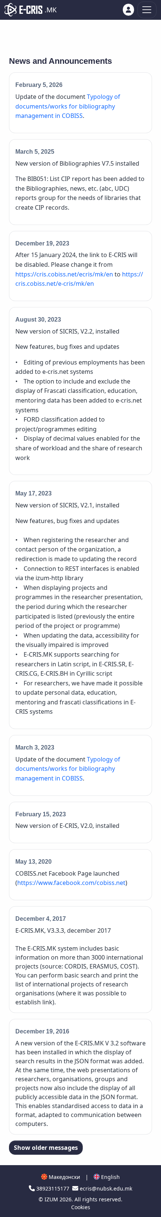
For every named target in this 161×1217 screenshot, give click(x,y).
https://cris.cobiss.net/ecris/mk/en (64, 274)
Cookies (80, 1207)
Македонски (63, 1176)
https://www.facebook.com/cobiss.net (71, 883)
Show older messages (46, 1148)
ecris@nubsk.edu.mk (105, 1188)
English (110, 1176)
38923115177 (53, 1188)
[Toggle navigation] (147, 9)
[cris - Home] (23, 9)
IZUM (52, 1199)
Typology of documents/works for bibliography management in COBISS (67, 106)
